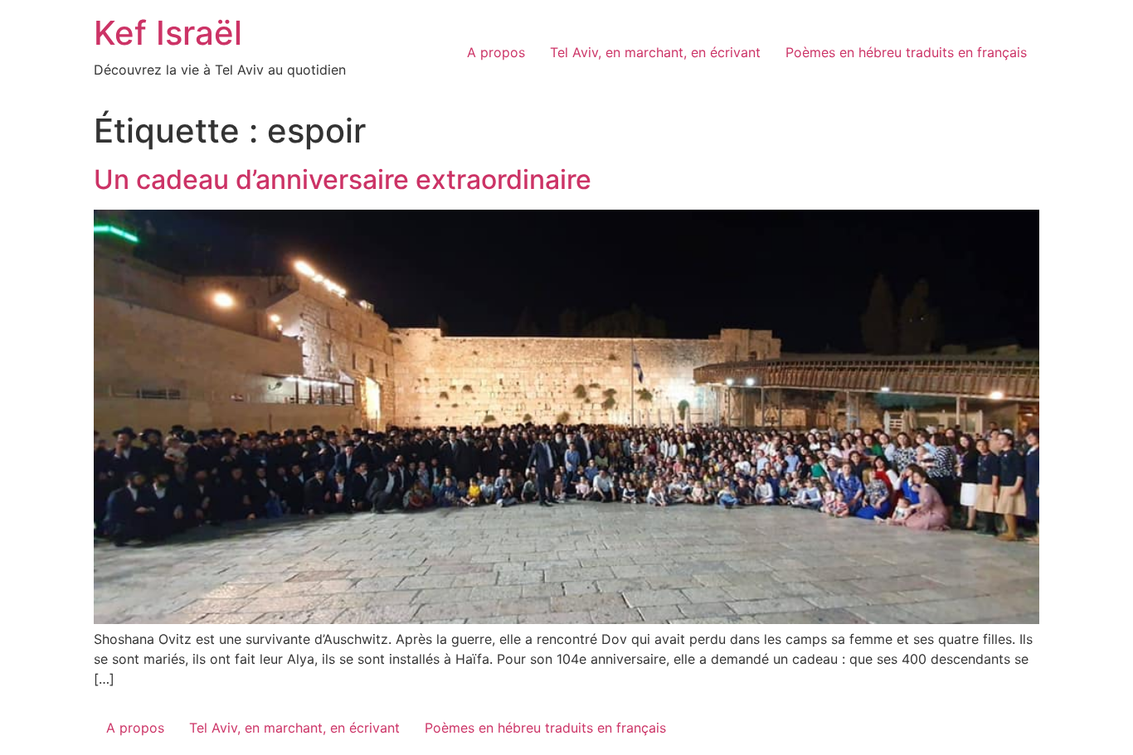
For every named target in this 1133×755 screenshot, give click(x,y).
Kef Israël (168, 32)
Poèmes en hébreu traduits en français (906, 52)
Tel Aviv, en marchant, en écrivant (655, 52)
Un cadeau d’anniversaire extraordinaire (342, 179)
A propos (496, 52)
